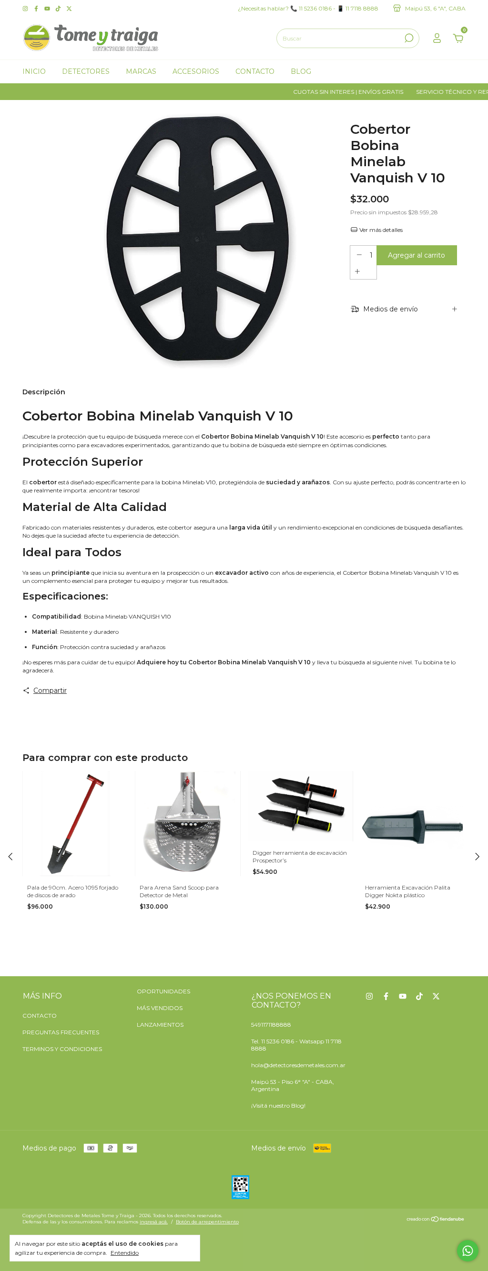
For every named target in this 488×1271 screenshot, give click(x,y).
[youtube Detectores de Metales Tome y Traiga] (47, 8)
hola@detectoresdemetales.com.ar (298, 1065)
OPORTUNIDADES (163, 991)
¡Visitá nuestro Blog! (278, 1105)
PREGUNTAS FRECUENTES (60, 1032)
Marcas (141, 71)
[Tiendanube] (436, 1220)
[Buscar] (408, 38)
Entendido (125, 1252)
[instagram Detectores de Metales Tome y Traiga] (26, 8)
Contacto (254, 71)
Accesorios (196, 71)
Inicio (34, 71)
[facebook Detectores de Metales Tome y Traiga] (37, 8)
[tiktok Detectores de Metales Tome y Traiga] (58, 8)
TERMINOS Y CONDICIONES (62, 1048)
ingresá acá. (154, 1222)
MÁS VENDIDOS (160, 1007)
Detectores (86, 71)
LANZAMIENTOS (160, 1024)
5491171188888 (271, 1024)
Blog (301, 71)
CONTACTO (39, 1015)
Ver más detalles (380, 229)
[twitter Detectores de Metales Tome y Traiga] (69, 8)
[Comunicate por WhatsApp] (467, 1250)
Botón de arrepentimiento (207, 1222)
